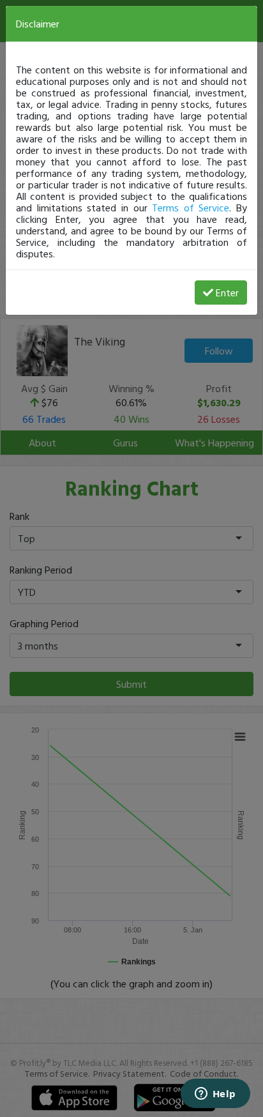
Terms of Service (190, 207)
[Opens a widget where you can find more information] (215, 1095)
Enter (227, 292)
